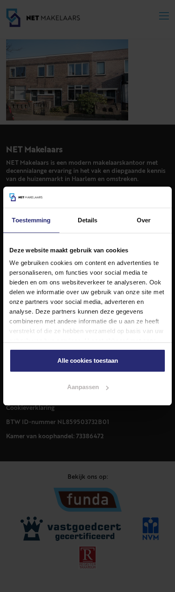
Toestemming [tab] (31, 220)
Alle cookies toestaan (87, 360)
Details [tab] (88, 220)
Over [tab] (144, 220)
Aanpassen (83, 386)
